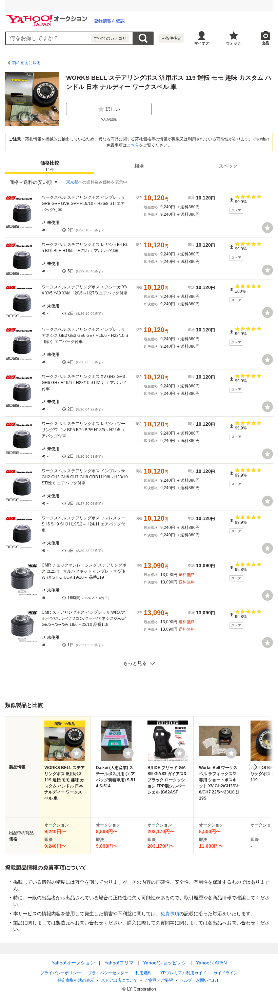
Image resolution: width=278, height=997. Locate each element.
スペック (228, 166)
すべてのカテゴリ (110, 38)
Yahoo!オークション (73, 962)
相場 (139, 166)
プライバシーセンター (108, 973)
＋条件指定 (171, 38)
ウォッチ (233, 43)
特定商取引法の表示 (76, 980)
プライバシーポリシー (60, 973)
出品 (265, 43)
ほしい (113, 109)
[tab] (49, 166)
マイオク (201, 43)
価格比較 (49, 166)
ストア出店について (119, 980)
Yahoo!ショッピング (164, 962)
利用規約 (143, 973)
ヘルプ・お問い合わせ (200, 980)
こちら (133, 145)
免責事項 (169, 913)
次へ (255, 767)
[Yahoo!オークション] (48, 16)
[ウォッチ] (267, 227)
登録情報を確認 (109, 20)
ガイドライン (225, 973)
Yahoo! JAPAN (211, 962)
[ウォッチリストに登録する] (76, 753)
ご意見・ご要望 (158, 980)
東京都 (72, 182)
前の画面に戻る (26, 62)
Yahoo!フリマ (119, 962)
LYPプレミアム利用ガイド (182, 973)
